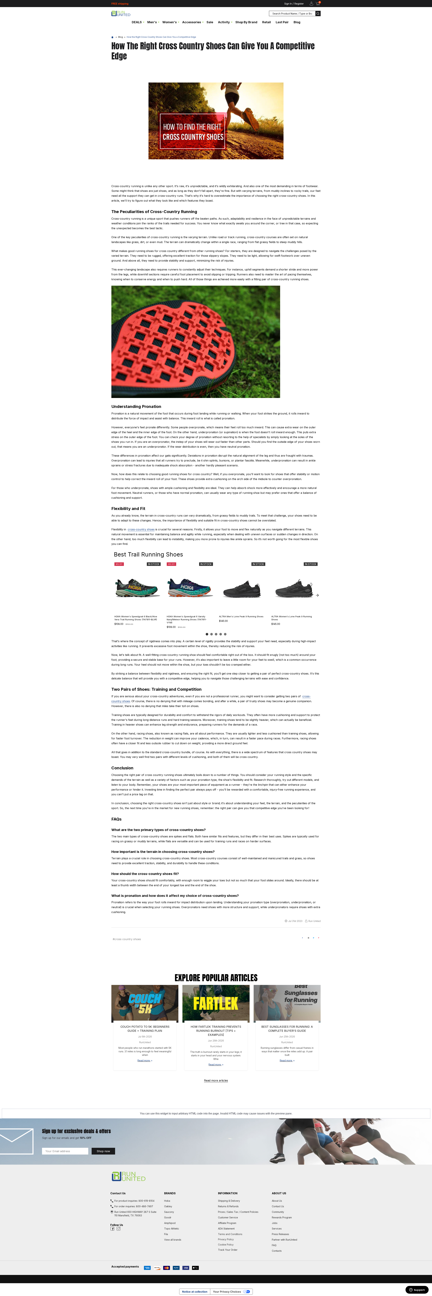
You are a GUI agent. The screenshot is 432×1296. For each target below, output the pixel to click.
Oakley (168, 1206)
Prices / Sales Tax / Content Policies (238, 1211)
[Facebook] (302, 938)
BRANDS (170, 1193)
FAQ (274, 1245)
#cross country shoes (127, 939)
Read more (144, 1060)
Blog (297, 22)
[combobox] (292, 13)
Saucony (169, 1211)
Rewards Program (282, 1217)
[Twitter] (314, 938)
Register (299, 3)
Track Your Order (227, 1249)
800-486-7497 (144, 1206)
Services (277, 1228)
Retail (266, 22)
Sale (210, 22)
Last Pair (282, 22)
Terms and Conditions (243, 1234)
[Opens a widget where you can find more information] (417, 1290)
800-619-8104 (146, 1200)
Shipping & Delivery (229, 1200)
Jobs (274, 1223)
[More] (143, 22)
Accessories (191, 22)
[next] (317, 595)
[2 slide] (211, 634)
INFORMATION (227, 1193)
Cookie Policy (243, 1244)
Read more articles (216, 1080)
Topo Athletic (171, 1228)
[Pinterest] (319, 938)
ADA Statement (226, 1228)
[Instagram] (118, 1229)
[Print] (308, 938)
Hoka (167, 1200)
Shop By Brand (246, 22)
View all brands (172, 1239)
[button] (216, 1176)
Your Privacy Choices (227, 1291)
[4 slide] (220, 634)
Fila (166, 1234)
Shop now (103, 1151)
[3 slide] (216, 634)
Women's (169, 22)
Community (278, 1211)
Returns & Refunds (228, 1206)
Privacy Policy (243, 1239)
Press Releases (280, 1234)
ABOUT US (279, 1193)
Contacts (277, 1250)
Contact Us (278, 1206)
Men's (152, 22)
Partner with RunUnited (284, 1239)
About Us (277, 1200)
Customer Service (228, 1217)
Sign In (288, 3)
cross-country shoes (141, 529)
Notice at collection (194, 1291)
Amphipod (170, 1223)
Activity (224, 22)
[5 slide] (225, 634)
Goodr (167, 1217)
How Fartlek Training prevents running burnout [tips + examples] (216, 1030)
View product (137, 608)
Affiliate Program (227, 1223)
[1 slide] (207, 634)
